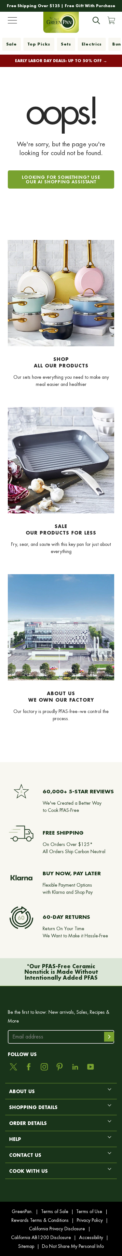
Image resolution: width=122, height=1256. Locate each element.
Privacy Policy (90, 1220)
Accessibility (91, 1237)
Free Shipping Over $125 (33, 5)
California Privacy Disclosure (57, 1229)
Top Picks (38, 44)
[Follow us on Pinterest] (59, 1066)
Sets (66, 44)
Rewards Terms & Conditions (40, 1220)
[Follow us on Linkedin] (75, 1066)
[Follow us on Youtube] (90, 1066)
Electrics (92, 44)
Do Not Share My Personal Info (73, 1246)
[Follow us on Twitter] (13, 1066)
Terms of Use (89, 1211)
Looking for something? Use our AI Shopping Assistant (61, 179)
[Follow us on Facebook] (28, 1066)
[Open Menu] (12, 21)
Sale (11, 44)
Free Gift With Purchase (90, 5)
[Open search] (96, 20)
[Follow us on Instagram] (44, 1066)
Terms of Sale (54, 1211)
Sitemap (26, 1246)
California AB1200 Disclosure (41, 1237)
